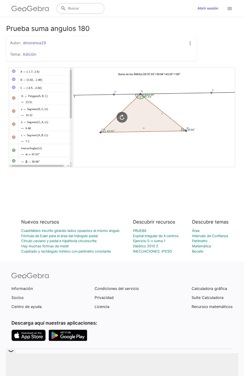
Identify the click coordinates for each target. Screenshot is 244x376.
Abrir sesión (208, 8)
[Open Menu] (230, 8)
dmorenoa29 (34, 42)
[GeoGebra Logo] (30, 8)
